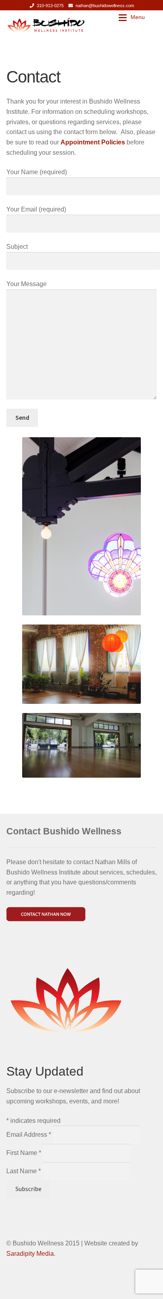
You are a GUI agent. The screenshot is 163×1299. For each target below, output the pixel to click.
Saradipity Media (30, 1253)
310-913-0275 (50, 5)
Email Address (28, 1134)
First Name (23, 1152)
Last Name (23, 1171)
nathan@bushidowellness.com (105, 5)
